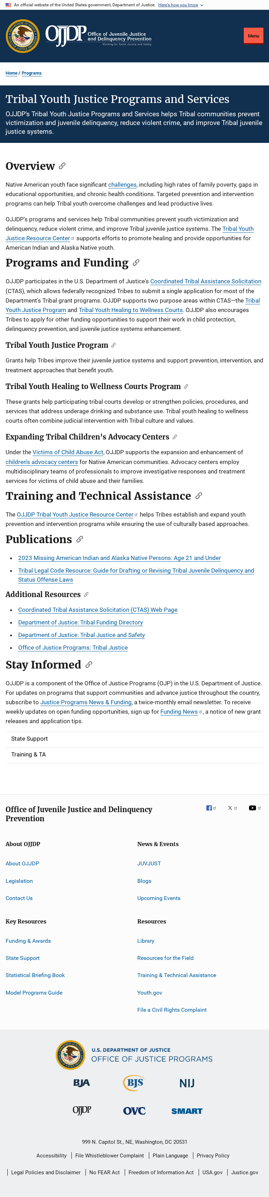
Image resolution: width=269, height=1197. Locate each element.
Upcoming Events (158, 898)
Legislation (19, 881)
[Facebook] (214, 813)
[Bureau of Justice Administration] (82, 1088)
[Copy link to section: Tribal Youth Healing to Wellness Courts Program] (184, 385)
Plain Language (170, 1156)
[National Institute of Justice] (187, 1088)
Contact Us (19, 898)
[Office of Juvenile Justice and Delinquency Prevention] (82, 1117)
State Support (23, 958)
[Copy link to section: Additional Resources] (84, 593)
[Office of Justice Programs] (23, 36)
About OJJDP (22, 863)
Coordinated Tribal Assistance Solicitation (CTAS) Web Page (98, 609)
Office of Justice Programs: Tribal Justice (73, 647)
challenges (122, 184)
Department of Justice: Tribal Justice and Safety (81, 634)
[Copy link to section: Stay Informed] (86, 664)
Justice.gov (244, 1172)
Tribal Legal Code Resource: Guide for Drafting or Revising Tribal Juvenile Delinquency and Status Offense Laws (136, 575)
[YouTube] (256, 813)
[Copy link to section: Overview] (60, 165)
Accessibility (51, 1156)
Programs (32, 73)
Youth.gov (149, 992)
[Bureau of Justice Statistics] (134, 1092)
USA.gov (212, 1172)
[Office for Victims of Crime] (134, 1116)
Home (12, 73)
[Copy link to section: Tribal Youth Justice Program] (112, 344)
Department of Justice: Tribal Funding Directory (80, 622)
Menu (253, 36)
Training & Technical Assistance (176, 975)
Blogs (144, 881)
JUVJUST (149, 863)
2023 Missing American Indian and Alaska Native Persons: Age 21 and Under (119, 557)
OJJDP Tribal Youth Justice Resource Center (75, 514)
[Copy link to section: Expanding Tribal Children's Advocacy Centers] (173, 436)
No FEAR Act (104, 1172)
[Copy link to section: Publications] (77, 538)
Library (145, 940)
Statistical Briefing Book (35, 975)
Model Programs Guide (34, 992)
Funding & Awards (28, 940)
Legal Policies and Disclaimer (46, 1172)
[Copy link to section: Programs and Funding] (134, 262)
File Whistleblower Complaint (109, 1156)
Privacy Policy (213, 1156)
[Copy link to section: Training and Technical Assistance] (196, 495)
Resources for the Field (165, 958)
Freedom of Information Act (161, 1172)
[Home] (98, 36)
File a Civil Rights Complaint (172, 1009)
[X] (235, 813)
